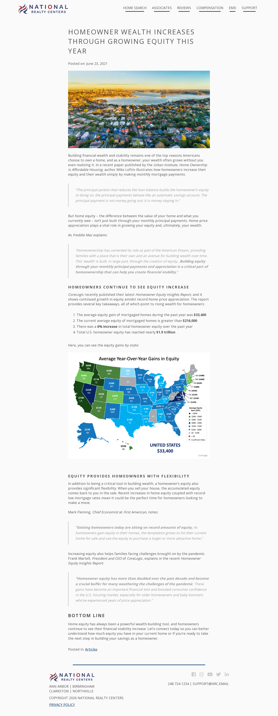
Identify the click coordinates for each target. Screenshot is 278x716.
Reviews (184, 8)
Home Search (135, 8)
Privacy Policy (62, 704)
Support (249, 8)
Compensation (209, 8)
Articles (91, 649)
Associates (162, 8)
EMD (232, 8)
